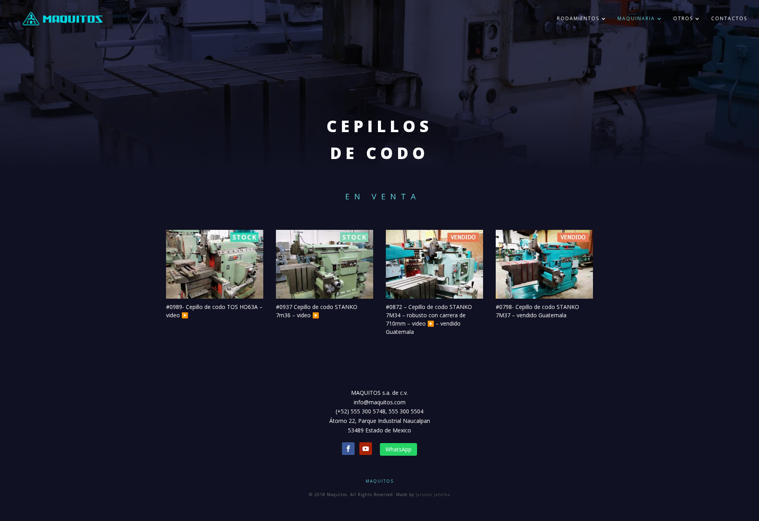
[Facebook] (348, 448)
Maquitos (380, 481)
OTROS (683, 19)
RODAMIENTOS (578, 19)
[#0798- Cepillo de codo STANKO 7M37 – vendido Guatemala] (544, 264)
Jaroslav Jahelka (433, 494)
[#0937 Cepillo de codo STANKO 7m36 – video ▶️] (324, 264)
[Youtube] (365, 448)
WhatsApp (398, 449)
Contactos (729, 19)
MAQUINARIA (636, 19)
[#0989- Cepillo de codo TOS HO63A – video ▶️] (214, 264)
